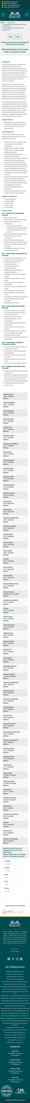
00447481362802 (16, 1082)
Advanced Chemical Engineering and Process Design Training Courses (15, 1003)
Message (6, 888)
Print (12, 37)
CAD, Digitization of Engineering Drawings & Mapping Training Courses (15, 986)
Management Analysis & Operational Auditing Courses (15, 984)
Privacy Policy (15, 949)
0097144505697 (16, 1055)
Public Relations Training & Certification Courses (15, 1032)
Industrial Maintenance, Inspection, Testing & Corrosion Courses (15, 1000)
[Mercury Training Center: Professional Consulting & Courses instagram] (17, 959)
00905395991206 (16, 1064)
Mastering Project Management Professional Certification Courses (15, 1013)
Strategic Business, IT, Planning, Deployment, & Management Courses (15, 995)
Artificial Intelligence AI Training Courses (15, 1042)
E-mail (6, 881)
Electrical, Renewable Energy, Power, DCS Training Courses (15, 989)
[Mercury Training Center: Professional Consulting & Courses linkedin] (21, 959)
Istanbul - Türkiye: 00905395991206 (11, 5)
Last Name (7, 868)
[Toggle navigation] (3, 15)
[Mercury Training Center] (15, 923)
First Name (7, 861)
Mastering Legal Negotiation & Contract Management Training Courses (15, 1008)
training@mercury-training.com (11, 2)
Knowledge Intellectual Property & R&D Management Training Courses (15, 998)
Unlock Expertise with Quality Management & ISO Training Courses (15, 1016)
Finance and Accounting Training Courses (15, 974)
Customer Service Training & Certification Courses (15, 1035)
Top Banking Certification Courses (15, 1040)
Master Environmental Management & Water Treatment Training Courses (15, 992)
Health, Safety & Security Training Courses (15, 979)
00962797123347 (16, 1073)
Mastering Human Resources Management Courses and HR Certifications (15, 1024)
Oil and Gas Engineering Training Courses (15, 976)
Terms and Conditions (15, 951)
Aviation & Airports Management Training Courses (15, 1037)
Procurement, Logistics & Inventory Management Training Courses (15, 1011)
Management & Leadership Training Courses (15, 971)
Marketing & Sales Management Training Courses (15, 1005)
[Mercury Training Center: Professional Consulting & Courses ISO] (6, 1091)
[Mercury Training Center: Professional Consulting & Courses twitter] (13, 959)
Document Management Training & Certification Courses (15, 1030)
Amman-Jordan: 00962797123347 (11, 7)
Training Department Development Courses (15, 1027)
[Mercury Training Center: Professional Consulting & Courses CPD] (20, 1091)
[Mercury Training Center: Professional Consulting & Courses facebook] (9, 959)
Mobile (6, 875)
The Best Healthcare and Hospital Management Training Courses (15, 1021)
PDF (19, 37)
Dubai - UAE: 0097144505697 (10, 3)
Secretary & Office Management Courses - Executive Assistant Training (15, 1018)
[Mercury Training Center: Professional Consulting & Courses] (15, 14)
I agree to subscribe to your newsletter (15, 906)
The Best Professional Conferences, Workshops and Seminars (15, 981)
